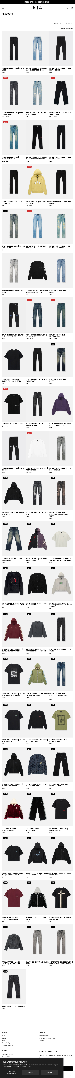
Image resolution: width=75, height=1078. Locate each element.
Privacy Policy (6, 1043)
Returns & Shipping (44, 1035)
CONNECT (4, 1051)
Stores (4, 1038)
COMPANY (5, 1032)
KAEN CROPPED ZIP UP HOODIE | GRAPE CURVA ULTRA (60, 424)
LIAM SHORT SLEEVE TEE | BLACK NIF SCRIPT (58, 829)
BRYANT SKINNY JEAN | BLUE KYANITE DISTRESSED (59, 247)
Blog (3, 1040)
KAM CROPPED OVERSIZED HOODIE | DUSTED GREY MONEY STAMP (60, 604)
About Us (4, 1035)
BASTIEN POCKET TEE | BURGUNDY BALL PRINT (10, 918)
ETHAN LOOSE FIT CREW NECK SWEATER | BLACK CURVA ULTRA (13, 604)
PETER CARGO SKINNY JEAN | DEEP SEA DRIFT (36, 335)
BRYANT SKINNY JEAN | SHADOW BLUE (57, 335)
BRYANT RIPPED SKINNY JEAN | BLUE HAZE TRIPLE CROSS (37, 69)
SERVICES (42, 1032)
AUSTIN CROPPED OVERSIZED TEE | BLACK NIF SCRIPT (12, 874)
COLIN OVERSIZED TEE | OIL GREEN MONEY (59, 740)
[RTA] (37, 8)
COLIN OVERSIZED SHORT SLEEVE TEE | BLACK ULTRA (11, 380)
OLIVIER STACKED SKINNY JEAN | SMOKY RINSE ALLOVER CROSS (61, 963)
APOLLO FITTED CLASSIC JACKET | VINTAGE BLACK (11, 963)
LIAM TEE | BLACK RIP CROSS (12, 424)
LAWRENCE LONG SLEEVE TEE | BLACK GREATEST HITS (37, 291)
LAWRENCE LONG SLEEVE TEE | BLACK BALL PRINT (37, 740)
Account (41, 1040)
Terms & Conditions (7, 1045)
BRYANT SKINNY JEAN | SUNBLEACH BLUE (10, 158)
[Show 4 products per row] (71, 23)
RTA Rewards (6, 1056)
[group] (37, 2)
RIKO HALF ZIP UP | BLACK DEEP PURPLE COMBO (37, 559)
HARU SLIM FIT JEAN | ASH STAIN (13, 1006)
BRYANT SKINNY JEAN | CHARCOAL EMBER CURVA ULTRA (58, 514)
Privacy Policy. (27, 1066)
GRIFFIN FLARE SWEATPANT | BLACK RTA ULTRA (59, 785)
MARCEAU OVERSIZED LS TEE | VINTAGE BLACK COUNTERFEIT (36, 650)
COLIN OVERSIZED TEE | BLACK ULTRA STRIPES (60, 918)
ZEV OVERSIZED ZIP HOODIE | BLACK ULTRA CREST (12, 785)
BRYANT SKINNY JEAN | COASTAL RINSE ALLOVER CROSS (58, 695)
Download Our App (7, 1054)
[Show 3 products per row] (69, 23)
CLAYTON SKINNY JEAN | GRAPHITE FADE (35, 424)
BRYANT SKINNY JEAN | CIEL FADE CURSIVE (36, 113)
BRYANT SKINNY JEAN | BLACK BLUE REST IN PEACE (13, 335)
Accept (30, 1072)
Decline (50, 1072)
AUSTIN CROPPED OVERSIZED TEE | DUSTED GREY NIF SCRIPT (60, 559)
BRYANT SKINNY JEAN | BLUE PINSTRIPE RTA (36, 247)
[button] (67, 7)
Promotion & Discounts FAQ (47, 1038)
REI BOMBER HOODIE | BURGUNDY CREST (9, 829)
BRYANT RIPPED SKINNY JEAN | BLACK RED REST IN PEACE (37, 158)
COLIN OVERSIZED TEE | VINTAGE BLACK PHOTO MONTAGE (13, 694)
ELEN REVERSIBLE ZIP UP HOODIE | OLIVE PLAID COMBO (37, 694)
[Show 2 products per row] (66, 23)
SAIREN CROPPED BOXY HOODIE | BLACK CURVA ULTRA (37, 874)
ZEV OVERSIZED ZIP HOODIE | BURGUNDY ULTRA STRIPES (12, 650)
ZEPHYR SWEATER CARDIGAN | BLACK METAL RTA (37, 785)
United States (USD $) (65, 1076)
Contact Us (42, 1043)
